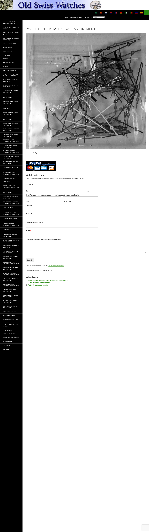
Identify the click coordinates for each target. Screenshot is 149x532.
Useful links (6, 345)
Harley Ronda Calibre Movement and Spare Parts (11, 213)
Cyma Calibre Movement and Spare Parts (10, 146)
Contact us (88, 17)
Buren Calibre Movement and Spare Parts (10, 124)
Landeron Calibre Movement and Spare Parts (11, 224)
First (27, 191)
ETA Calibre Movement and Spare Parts (11, 85)
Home (66, 17)
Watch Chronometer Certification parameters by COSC (10, 324)
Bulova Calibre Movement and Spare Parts (11, 118)
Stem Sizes (6, 349)
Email (27, 201)
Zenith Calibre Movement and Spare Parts (10, 306)
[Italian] (126, 12)
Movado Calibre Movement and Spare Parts (11, 241)
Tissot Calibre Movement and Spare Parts (10, 96)
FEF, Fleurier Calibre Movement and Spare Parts (11, 186)
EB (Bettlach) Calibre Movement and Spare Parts (11, 151)
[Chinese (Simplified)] (100, 12)
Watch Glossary (8, 330)
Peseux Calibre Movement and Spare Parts (10, 252)
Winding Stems (7, 47)
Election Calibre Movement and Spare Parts (11, 157)
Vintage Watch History (9, 311)
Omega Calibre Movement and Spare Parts (10, 91)
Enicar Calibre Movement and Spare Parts (10, 162)
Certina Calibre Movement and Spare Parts (11, 129)
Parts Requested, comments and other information (44, 239)
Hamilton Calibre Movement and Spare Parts (11, 208)
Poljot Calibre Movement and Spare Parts (10, 257)
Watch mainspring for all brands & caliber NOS (10, 74)
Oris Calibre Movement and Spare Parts (11, 246)
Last (88, 191)
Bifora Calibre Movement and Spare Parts (10, 113)
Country (29, 205)
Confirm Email (67, 201)
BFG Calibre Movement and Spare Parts (11, 107)
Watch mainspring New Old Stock (11, 33)
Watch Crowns (7, 51)
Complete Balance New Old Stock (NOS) (11, 39)
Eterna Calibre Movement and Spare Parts (10, 168)
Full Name (30, 184)
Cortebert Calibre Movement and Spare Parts (11, 140)
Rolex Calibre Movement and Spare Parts (10, 268)
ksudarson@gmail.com (56, 266)
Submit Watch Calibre (9, 315)
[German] (121, 12)
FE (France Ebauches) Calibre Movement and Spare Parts (10, 180)
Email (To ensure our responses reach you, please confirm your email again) (53, 195)
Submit (29, 260)
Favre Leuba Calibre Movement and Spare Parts (11, 173)
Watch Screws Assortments (38, 285)
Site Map (5, 66)
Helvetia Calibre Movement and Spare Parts (11, 219)
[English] (111, 12)
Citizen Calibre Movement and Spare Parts (10, 135)
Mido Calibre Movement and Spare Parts (10, 235)
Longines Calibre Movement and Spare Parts (11, 230)
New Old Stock (7, 341)
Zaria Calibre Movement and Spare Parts (10, 301)
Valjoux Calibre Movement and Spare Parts (11, 290)
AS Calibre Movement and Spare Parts (10, 80)
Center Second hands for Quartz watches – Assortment (48, 280)
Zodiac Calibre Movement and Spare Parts (10, 102)
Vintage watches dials (9, 43)
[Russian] (136, 12)
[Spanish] (141, 12)
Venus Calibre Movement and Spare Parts (10, 295)
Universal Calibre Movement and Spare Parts (11, 285)
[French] (116, 12)
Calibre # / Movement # (34, 222)
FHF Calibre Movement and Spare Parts (11, 197)
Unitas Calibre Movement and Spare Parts (10, 279)
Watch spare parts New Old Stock (11, 28)
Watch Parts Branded (76, 17)
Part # (28, 231)
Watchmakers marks (9, 334)
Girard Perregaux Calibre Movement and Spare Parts (11, 202)
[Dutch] (106, 12)
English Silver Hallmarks (10, 319)
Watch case (6, 55)
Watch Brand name (33, 214)
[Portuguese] (131, 12)
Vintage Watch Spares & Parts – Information (10, 22)
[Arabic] (95, 12)
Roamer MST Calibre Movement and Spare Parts (11, 263)
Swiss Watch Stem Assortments (39, 282)
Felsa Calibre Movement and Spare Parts (10, 191)
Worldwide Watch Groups (11, 337)
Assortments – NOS (8, 62)
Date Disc (5, 58)
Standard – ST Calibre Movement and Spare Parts (11, 274)
